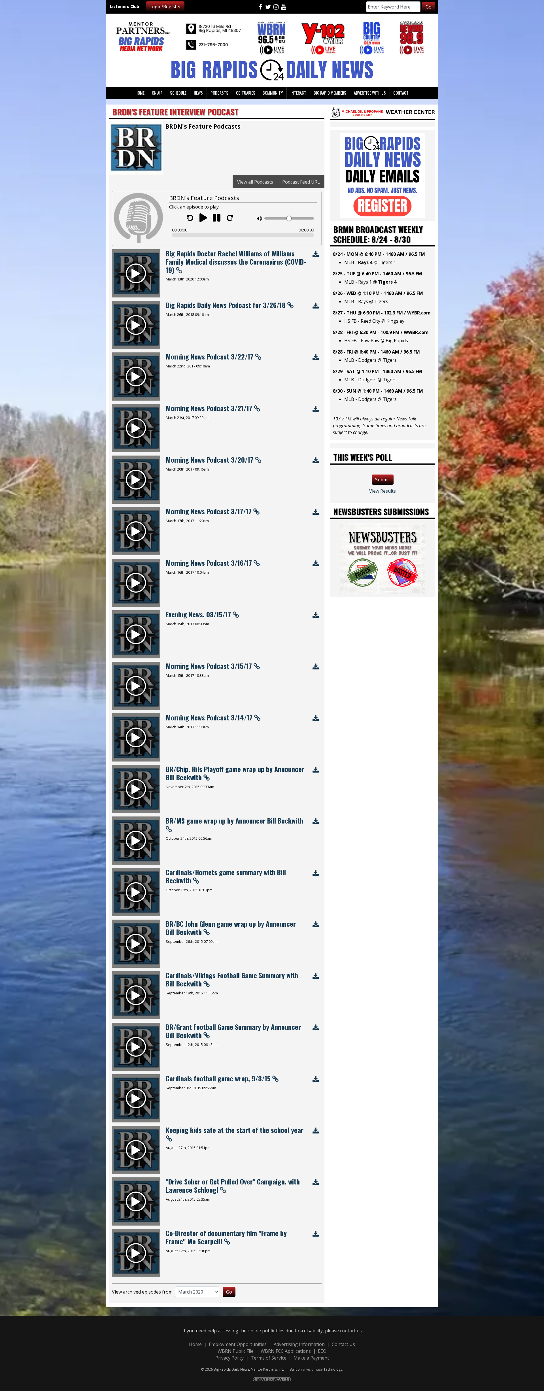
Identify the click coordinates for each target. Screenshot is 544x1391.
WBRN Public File (236, 1351)
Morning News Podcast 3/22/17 (209, 356)
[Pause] (216, 217)
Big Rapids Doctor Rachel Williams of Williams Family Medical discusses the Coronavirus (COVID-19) (236, 261)
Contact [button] (401, 93)
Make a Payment (311, 1358)
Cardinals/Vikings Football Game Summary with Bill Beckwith (232, 979)
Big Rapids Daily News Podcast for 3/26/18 (226, 305)
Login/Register (165, 6)
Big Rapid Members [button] (330, 93)
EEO (322, 1351)
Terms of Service (268, 1358)
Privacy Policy (229, 1358)
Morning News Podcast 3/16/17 (209, 563)
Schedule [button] (178, 93)
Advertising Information (299, 1344)
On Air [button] (157, 93)
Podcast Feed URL (301, 182)
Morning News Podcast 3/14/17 (209, 717)
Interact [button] (298, 93)
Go (429, 7)
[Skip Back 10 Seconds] (190, 217)
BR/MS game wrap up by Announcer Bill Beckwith (234, 820)
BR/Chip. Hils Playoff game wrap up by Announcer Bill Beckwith (235, 773)
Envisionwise (313, 1369)
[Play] (203, 217)
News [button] (198, 93)
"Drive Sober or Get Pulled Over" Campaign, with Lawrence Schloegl (233, 1185)
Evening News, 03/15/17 (198, 614)
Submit (382, 480)
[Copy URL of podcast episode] (179, 270)
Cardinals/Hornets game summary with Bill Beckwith (226, 876)
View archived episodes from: (142, 1292)
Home (195, 1344)
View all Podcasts (255, 182)
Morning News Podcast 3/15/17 (209, 666)
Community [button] (273, 93)
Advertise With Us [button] (370, 93)
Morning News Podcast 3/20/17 (209, 459)
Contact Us (343, 1344)
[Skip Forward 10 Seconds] (230, 217)
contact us (351, 1331)
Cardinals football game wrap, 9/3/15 (218, 1078)
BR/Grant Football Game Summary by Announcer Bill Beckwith (233, 1031)
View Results (382, 491)
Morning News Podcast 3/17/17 (209, 511)
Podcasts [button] (219, 93)
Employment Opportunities (238, 1344)
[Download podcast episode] (316, 254)
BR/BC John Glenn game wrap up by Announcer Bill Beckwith (231, 927)
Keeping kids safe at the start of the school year (234, 1130)
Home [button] (139, 93)
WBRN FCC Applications (286, 1351)
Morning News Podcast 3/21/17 (209, 408)
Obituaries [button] (245, 93)
